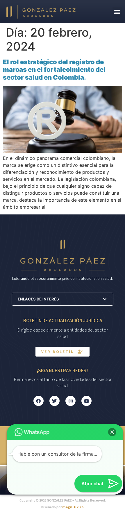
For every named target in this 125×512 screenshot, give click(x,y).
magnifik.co (73, 507)
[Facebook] (38, 401)
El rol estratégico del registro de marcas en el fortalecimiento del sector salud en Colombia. (54, 69)
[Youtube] (86, 401)
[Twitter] (54, 401)
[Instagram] (70, 401)
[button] (117, 12)
